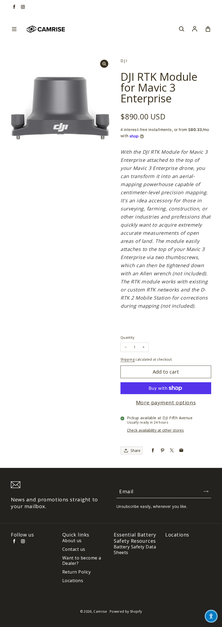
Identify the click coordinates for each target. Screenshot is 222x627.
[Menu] (14, 29)
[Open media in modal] (104, 64)
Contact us (73, 549)
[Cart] (208, 29)
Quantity (127, 337)
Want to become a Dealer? (81, 560)
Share (135, 450)
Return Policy (76, 572)
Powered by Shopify (126, 611)
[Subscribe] (206, 491)
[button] (211, 616)
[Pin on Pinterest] (162, 450)
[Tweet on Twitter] (171, 450)
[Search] (181, 29)
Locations (72, 581)
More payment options (166, 402)
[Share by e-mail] (181, 450)
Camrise (100, 611)
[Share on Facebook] (152, 450)
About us (72, 541)
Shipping (127, 359)
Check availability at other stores (155, 430)
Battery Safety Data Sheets (135, 549)
